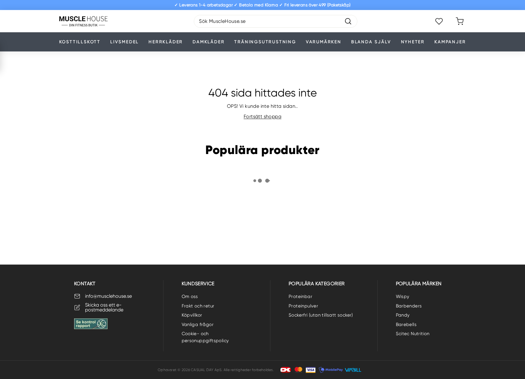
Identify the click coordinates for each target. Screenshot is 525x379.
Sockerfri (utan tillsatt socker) (321, 315)
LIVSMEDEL (124, 41)
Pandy (403, 315)
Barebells (406, 324)
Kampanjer (450, 41)
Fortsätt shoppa (262, 116)
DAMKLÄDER (209, 41)
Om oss (190, 296)
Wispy (403, 296)
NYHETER (413, 41)
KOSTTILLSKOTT (80, 41)
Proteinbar (300, 296)
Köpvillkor (192, 315)
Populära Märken (419, 283)
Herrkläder (166, 41)
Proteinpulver (303, 306)
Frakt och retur (198, 306)
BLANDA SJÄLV (371, 41)
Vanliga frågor (198, 324)
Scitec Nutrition (413, 333)
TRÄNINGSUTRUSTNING (265, 41)
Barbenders (409, 306)
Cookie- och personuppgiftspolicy (205, 337)
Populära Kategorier (317, 283)
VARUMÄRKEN (323, 41)
